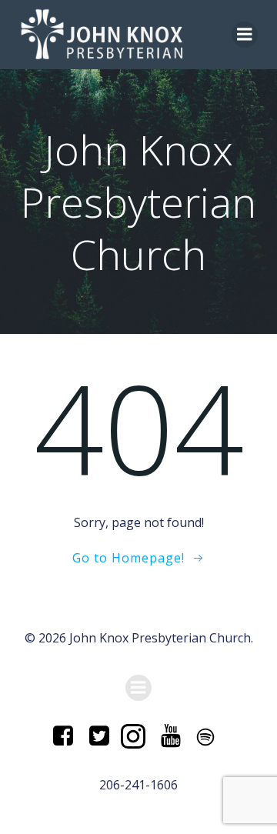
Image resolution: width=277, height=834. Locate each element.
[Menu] (245, 35)
